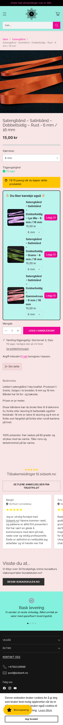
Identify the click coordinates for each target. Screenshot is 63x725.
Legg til (51, 217)
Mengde (7, 323)
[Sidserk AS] (31, 14)
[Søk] (56, 25)
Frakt (25, 356)
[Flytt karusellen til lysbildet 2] (30, 623)
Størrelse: (8, 150)
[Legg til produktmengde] (18, 330)
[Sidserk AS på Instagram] (10, 688)
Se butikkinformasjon (17, 348)
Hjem (5, 39)
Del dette (14, 366)
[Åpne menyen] (4, 13)
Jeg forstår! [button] (31, 719)
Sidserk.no (12, 520)
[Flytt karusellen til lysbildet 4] (35, 623)
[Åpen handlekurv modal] (57, 13)
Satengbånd (18, 39)
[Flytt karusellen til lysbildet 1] (27, 623)
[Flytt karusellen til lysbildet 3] (32, 623)
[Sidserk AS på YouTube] (15, 688)
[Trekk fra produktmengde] (6, 330)
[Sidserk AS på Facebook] (4, 688)
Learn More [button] (45, 710)
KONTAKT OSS (11, 656)
